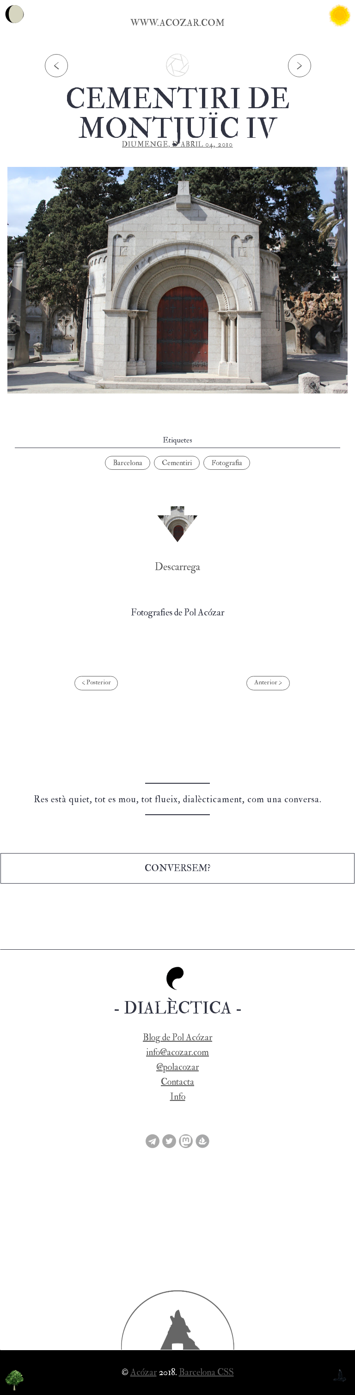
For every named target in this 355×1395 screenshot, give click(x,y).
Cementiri (177, 462)
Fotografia (226, 462)
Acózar (143, 1372)
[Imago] (177, 79)
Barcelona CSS (206, 1372)
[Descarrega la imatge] (177, 524)
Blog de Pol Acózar (177, 1037)
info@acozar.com (177, 1052)
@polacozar (177, 1067)
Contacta (177, 1082)
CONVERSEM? (177, 868)
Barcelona (127, 462)
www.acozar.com (177, 23)
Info (177, 1096)
